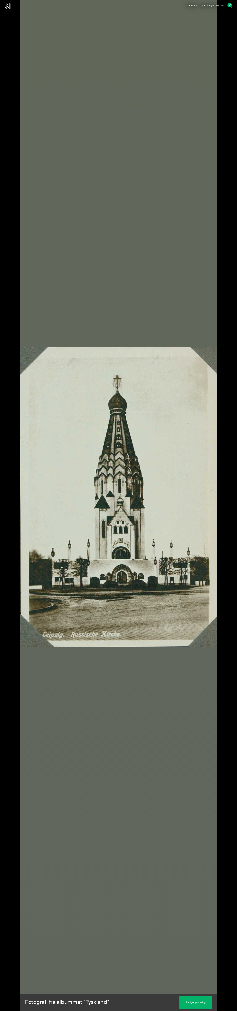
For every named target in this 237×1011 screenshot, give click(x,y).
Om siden (192, 6)
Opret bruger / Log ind (212, 6)
